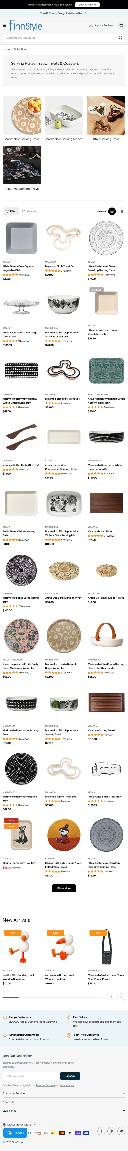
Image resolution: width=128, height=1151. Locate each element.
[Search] (121, 38)
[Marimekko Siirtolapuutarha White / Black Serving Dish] (64, 503)
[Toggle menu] (5, 25)
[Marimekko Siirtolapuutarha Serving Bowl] (64, 702)
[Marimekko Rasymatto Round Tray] (21, 768)
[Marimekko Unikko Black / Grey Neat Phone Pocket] (106, 947)
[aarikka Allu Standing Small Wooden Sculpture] (21, 947)
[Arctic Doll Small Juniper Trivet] (106, 569)
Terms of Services (45, 1085)
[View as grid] (112, 211)
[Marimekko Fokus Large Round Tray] (21, 569)
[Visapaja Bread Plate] (106, 503)
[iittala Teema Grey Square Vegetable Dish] (21, 238)
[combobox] (64, 38)
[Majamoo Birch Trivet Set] (64, 238)
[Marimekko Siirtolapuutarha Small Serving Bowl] (64, 304)
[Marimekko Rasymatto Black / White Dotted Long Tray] (21, 370)
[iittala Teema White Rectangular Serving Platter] (64, 437)
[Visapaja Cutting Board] (106, 702)
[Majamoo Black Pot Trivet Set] (64, 370)
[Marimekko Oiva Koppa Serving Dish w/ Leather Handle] (106, 636)
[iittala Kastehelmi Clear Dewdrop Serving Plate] (106, 238)
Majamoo (50, 262)
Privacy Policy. (67, 1085)
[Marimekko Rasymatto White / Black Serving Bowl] (106, 437)
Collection (20, 49)
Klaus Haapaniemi (98, 394)
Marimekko (51, 328)
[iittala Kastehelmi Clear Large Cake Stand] (21, 304)
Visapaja (7, 460)
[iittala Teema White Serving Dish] (21, 503)
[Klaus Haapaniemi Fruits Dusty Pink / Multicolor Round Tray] (21, 636)
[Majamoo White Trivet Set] (64, 768)
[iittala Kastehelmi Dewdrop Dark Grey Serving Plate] (106, 835)
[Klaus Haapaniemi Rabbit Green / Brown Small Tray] (106, 370)
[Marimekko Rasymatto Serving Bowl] (21, 702)
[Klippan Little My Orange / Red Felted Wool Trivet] (64, 835)
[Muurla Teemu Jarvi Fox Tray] (21, 835)
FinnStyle (17, 1142)
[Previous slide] (111, 997)
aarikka (7, 970)
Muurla (7, 858)
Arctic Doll (51, 593)
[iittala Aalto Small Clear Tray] (106, 768)
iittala (6, 262)
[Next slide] (121, 997)
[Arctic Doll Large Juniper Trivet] (64, 569)
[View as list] (121, 211)
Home (6, 49)
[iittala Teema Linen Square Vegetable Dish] (106, 303)
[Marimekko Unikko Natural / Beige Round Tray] (64, 636)
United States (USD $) (19, 1124)
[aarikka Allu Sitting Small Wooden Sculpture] (64, 947)
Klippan (49, 858)
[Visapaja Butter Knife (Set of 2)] (21, 437)
